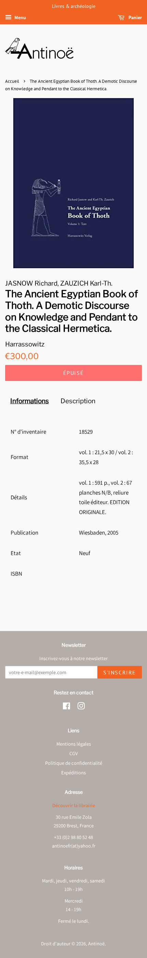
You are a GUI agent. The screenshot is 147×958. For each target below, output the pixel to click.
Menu (19, 17)
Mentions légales (73, 743)
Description (78, 401)
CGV (73, 753)
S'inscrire (119, 672)
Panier (134, 17)
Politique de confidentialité (73, 763)
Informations (29, 401)
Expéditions (73, 772)
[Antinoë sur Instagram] (81, 707)
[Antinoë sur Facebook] (66, 707)
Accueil (12, 81)
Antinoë (96, 943)
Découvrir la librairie (73, 805)
